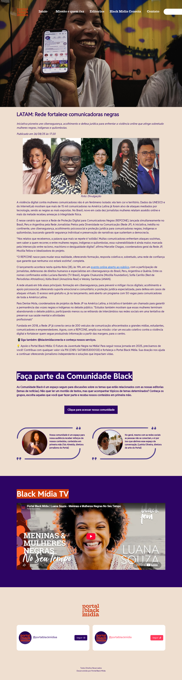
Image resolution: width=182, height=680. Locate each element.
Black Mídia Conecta (125, 11)
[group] (91, 53)
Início (43, 11)
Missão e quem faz (70, 11)
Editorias (97, 11)
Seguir (79, 637)
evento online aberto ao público (110, 267)
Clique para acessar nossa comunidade (91, 409)
